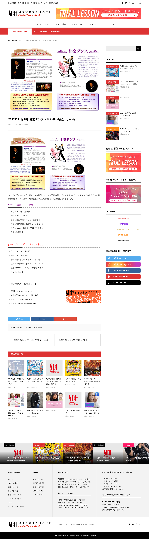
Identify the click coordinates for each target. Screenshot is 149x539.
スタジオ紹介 (13, 487)
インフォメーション (42, 24)
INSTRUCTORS (123, 230)
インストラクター (94, 24)
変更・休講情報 (123, 240)
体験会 (40, 327)
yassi (35, 327)
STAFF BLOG (123, 235)
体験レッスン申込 (14, 495)
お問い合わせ (89, 524)
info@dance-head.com (27, 303)
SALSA (30, 327)
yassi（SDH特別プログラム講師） (30, 228)
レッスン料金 (13, 491)
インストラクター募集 (16, 506)
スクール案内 (61, 24)
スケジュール (77, 24)
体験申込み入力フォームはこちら (25, 295)
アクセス (110, 24)
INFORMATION (20, 31)
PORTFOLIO (123, 224)
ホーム (10, 479)
